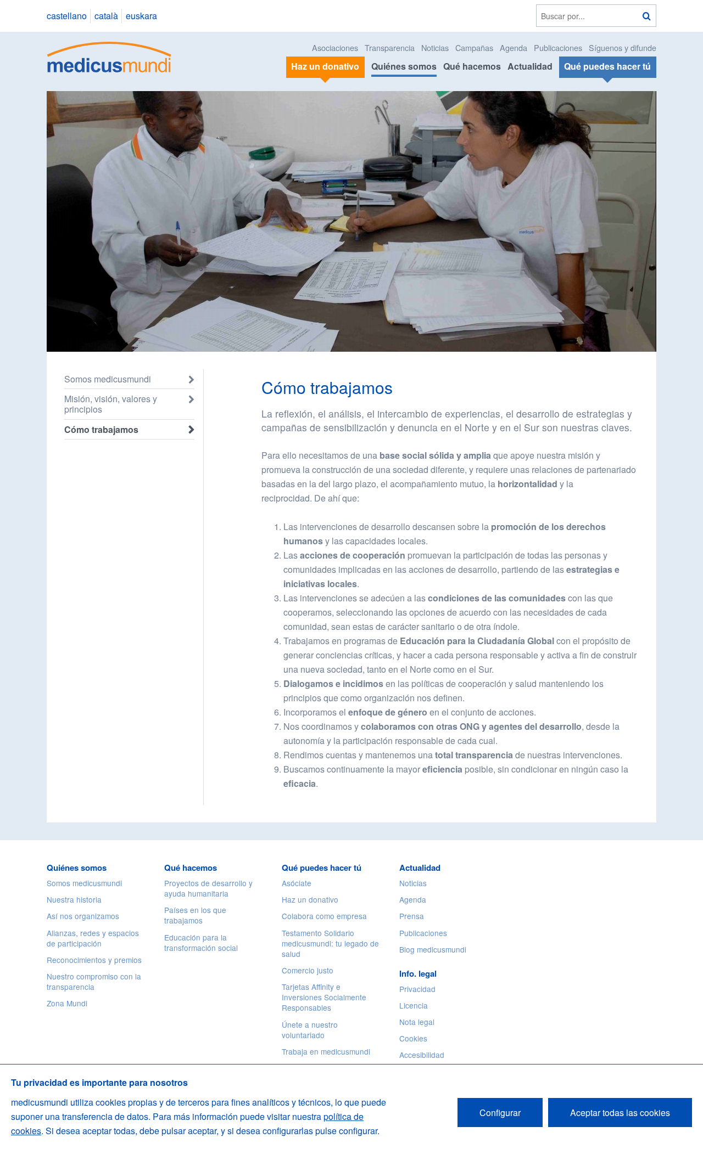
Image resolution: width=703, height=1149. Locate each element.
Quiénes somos (404, 66)
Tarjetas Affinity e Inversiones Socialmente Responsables (324, 997)
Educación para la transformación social (201, 942)
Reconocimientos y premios (94, 959)
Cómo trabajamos (101, 429)
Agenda (513, 47)
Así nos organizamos (83, 915)
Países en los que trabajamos (195, 915)
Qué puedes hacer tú (321, 867)
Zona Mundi (67, 1003)
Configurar (500, 1112)
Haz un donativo (310, 899)
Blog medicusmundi (432, 949)
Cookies (413, 1038)
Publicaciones (558, 47)
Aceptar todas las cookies (620, 1112)
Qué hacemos (472, 66)
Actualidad (530, 66)
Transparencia (390, 47)
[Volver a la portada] (109, 55)
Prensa (411, 915)
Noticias (435, 47)
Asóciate (296, 882)
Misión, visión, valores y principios (110, 403)
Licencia (413, 1005)
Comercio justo (307, 970)
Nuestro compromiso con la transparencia (94, 981)
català (106, 15)
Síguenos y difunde (622, 47)
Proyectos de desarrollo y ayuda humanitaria (208, 888)
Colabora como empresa (324, 915)
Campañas (474, 47)
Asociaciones (335, 47)
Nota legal (416, 1021)
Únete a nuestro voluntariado (310, 1029)
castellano (67, 15)
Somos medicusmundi (107, 379)
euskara (141, 15)
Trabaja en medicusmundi (326, 1051)
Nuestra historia (74, 899)
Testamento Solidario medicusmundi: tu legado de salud (330, 943)
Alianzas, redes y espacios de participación (93, 938)
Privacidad (417, 988)
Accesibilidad (421, 1054)
